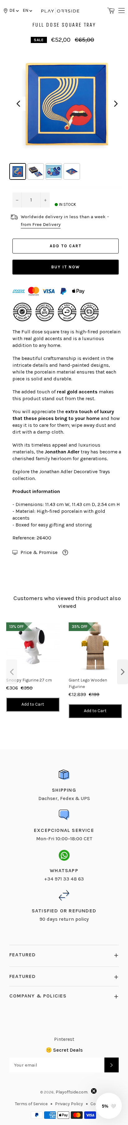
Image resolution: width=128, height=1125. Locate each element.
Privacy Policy (69, 1103)
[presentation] (11, 672)
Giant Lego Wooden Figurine (88, 683)
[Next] (116, 103)
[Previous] (18, 103)
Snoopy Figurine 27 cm (29, 680)
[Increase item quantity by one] (45, 200)
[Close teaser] (94, 1091)
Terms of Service (31, 1103)
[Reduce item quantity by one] (17, 200)
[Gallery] (67, 114)
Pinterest (64, 1039)
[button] (27, 10)
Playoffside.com (72, 1092)
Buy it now (65, 267)
